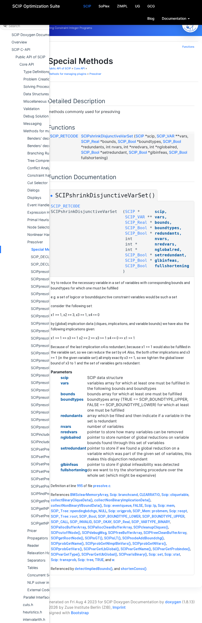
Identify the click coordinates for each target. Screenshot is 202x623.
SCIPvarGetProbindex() (171, 549)
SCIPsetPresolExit (45, 471)
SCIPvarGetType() (65, 554)
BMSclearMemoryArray (89, 495)
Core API (26, 64)
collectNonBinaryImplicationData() (122, 500)
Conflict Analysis (41, 168)
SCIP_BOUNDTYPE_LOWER (119, 516)
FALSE (138, 506)
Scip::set (156, 554)
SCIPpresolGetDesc (47, 294)
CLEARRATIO (149, 495)
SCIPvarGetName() (135, 549)
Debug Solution (36, 116)
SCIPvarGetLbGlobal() (101, 549)
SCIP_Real (90, 141)
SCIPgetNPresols (45, 508)
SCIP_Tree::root (64, 516)
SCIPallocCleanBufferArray (109, 527)
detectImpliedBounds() (94, 569)
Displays (34, 197)
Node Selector (39, 227)
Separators (36, 560)
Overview (19, 42)
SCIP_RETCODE (64, 136)
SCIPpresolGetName (48, 286)
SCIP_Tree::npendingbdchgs (74, 511)
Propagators (37, 538)
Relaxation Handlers (43, 553)
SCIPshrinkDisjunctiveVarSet (107, 136)
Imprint (119, 607)
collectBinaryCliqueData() (72, 500)
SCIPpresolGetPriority (49, 301)
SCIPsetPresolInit (45, 464)
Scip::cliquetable (174, 495)
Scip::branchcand (124, 495)
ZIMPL (122, 6)
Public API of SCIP (30, 57)
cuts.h (28, 605)
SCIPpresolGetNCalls (48, 427)
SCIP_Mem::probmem (150, 511)
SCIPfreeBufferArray (125, 533)
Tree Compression (42, 160)
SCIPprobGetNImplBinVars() (108, 544)
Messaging (32, 123)
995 (80, 486)
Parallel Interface (36, 597)
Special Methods (45, 249)
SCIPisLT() (112, 538)
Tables (32, 568)
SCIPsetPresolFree (46, 456)
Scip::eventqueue (117, 506)
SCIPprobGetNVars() (149, 544)
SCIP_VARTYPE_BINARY (150, 522)
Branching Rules (40, 153)
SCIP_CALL (59, 522)
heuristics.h (32, 612)
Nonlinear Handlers (43, 234)
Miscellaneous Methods (43, 101)
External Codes (39, 590)
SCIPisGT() (93, 538)
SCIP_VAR (165, 136)
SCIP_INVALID (81, 522)
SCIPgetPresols (43, 501)
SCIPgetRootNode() (67, 538)
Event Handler (38, 205)
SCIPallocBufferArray (68, 527)
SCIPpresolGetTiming (48, 316)
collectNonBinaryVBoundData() (76, 506)
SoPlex (104, 6)
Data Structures (36, 94)
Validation (31, 109)
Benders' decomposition (47, 138)
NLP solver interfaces (45, 582)
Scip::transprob (63, 560)
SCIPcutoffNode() (65, 533)
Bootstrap (80, 612)
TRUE (99, 560)
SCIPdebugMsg (94, 533)
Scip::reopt (178, 511)
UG (137, 6)
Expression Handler (43, 212)
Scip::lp (150, 506)
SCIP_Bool (127, 141)
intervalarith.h (34, 619)
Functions (188, 46)
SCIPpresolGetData (47, 271)
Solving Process (36, 86)
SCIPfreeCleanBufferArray (164, 533)
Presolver (35, 242)
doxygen (173, 602)
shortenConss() (134, 569)
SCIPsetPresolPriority (48, 516)
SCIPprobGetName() (67, 544)
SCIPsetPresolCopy (47, 449)
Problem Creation (37, 79)
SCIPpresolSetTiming (48, 323)
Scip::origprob (119, 511)
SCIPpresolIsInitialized (49, 331)
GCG (151, 6)
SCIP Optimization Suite (36, 6)
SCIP (87, 6)
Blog (150, 18)
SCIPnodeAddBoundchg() (143, 538)
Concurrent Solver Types (47, 575)
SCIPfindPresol (43, 493)
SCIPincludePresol (46, 434)
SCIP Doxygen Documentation (36, 35)
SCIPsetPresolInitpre (48, 479)
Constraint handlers (43, 175)
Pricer (32, 531)
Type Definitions (36, 72)
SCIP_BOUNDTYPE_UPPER (163, 516)
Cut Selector (37, 183)
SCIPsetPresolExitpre (48, 486)
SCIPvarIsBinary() (133, 554)
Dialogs (33, 190)
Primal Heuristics (41, 220)
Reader (33, 545)
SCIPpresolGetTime (47, 345)
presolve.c (101, 486)
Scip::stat (172, 554)
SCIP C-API (21, 49)
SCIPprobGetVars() (66, 549)
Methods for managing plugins (48, 131)
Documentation (174, 18)
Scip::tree (85, 560)
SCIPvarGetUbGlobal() (99, 554)
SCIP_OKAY (102, 522)
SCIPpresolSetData (46, 279)
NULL (103, 511)
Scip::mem (166, 506)
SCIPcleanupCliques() (150, 527)
